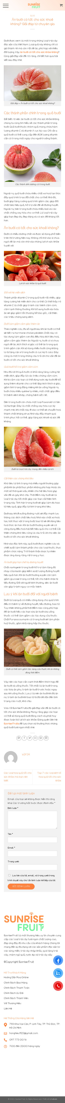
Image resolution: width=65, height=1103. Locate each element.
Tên (10, 834)
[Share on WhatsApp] (18, 738)
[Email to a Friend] (35, 738)
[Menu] (5, 5)
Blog (32, 16)
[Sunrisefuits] (34, 5)
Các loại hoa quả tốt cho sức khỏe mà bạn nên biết (18, 777)
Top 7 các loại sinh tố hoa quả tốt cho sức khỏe (49, 777)
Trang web (13, 862)
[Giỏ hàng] (61, 5)
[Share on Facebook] (24, 738)
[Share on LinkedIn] (46, 738)
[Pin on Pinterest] (40, 738)
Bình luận (13, 808)
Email (11, 848)
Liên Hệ (8, 1009)
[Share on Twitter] (29, 738)
